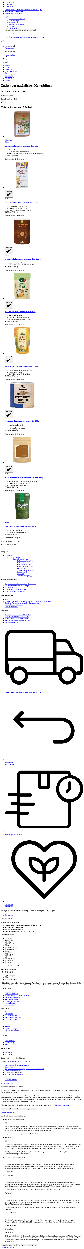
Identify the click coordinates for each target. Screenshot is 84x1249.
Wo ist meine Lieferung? (13, 1017)
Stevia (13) (20, 574)
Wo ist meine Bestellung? (17, 19)
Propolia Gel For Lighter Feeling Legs (17, 620)
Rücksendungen (14, 21)
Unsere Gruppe (10, 1042)
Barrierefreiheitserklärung (13, 1071)
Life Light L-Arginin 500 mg (14, 605)
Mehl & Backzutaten (15, 557)
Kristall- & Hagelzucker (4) (26, 566)
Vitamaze (8, 599)
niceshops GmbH (15, 1061)
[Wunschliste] (6, 58)
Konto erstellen (10, 55)
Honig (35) (20, 563)
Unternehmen (9, 1078)
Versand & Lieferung (12, 994)
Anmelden (8, 1012)
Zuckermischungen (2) (24, 576)
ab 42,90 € (23, 10)
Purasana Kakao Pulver (12, 622)
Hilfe (6, 17)
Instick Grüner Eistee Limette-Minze (16, 618)
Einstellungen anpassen (29, 1109)
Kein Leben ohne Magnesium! (15, 591)
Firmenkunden (9, 1005)
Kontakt (11, 26)
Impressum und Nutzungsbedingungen (17, 1065)
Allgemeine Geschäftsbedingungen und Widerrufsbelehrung (24, 1069)
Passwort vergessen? (11, 1015)
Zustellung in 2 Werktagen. (13, 13)
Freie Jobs (8, 1044)
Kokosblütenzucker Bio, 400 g (21, 202)
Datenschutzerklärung (62, 1105)
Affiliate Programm (11, 1028)
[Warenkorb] (44, 61)
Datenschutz (9, 1067)
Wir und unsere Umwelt (12, 1030)
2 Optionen (8, 140)
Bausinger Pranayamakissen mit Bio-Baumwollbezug (22, 603)
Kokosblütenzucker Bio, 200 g (23, 259)
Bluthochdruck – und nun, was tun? (16, 589)
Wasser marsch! (10, 587)
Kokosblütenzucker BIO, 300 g (22, 526)
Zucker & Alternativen (20, 559)
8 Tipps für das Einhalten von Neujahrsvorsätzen (20, 584)
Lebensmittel (9, 555)
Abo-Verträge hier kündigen (14, 1074)
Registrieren (9, 1014)
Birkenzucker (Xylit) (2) (25, 561)
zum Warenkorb (10, 6)
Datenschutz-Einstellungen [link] (13, 1072)
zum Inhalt (8, 4)
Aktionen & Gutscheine (12, 1001)
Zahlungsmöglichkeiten (16, 24)
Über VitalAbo (10, 1041)
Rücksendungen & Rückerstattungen (17, 995)
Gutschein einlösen (11, 1019)
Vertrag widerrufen (7, 1083)
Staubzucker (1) (22, 572)
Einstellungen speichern (9, 1245)
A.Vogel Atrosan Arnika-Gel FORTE (17, 617)
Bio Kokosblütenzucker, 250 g (20, 312)
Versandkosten (13, 22)
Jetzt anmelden (9, 48)
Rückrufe (8, 1032)
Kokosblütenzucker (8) (24, 564)
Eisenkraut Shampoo (11, 607)
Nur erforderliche (15, 1109)
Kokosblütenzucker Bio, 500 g (22, 146)
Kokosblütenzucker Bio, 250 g (24, 477)
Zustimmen (5, 1109)
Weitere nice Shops (11, 1080)
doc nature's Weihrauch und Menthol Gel (18, 615)
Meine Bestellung (10, 992)
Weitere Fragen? (10, 1003)
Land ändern (20, 1058)
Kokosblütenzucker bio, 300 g (22, 421)
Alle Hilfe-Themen (15, 28)
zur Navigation (10, 2)
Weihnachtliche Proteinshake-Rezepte (17, 586)
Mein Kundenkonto (11, 999)
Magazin (8, 1026)
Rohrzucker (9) (22, 568)
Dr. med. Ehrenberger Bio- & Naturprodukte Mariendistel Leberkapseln (28, 601)
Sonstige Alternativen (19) (25, 570)
